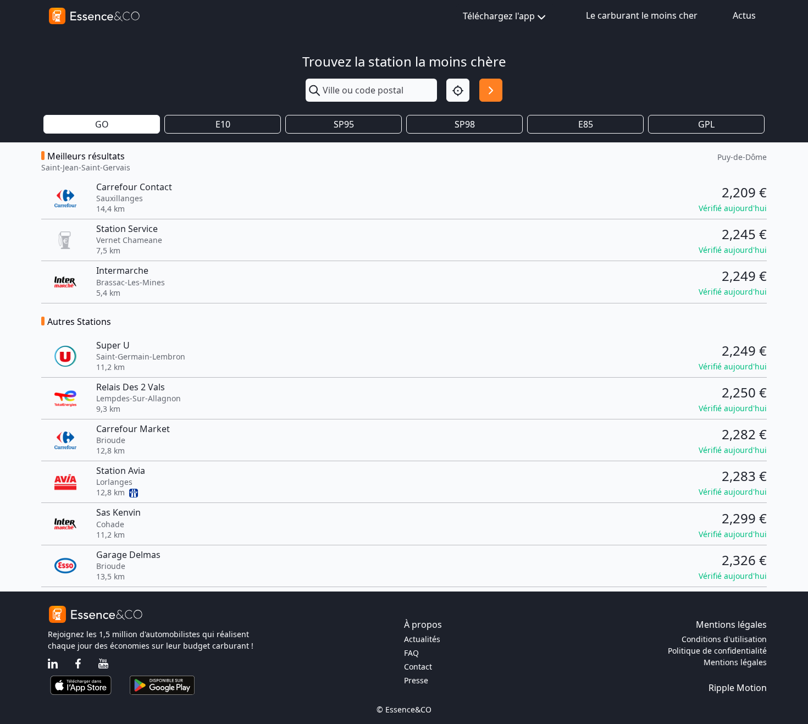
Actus (744, 15)
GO (102, 124)
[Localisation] (457, 90)
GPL (706, 124)
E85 (585, 124)
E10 (222, 124)
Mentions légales (735, 662)
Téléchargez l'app (499, 16)
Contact (418, 666)
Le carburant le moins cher (642, 15)
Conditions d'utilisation (724, 639)
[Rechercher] (490, 90)
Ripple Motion (738, 688)
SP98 (465, 124)
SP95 (344, 124)
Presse (416, 680)
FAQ (411, 653)
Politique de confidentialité (717, 650)
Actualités (422, 639)
